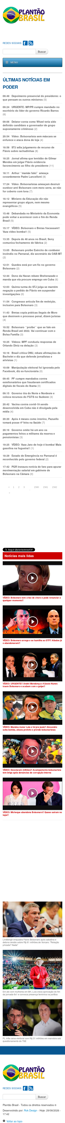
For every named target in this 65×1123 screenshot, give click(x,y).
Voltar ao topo (13, 1121)
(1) (31, 356)
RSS (31, 43)
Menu (14, 62)
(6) (31, 110)
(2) (29, 125)
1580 (36, 487)
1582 (54, 487)
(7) (32, 187)
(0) (30, 290)
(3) (29, 303)
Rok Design (30, 1110)
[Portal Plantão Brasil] (24, 15)
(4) (29, 138)
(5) (32, 97)
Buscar (42, 51)
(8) (28, 149)
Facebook (25, 43)
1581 (45, 487)
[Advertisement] (34, 32)
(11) (29, 161)
